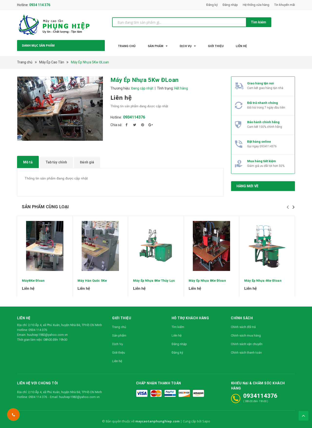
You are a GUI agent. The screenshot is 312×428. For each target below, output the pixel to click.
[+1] (150, 124)
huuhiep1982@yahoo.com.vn (47, 335)
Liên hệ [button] (23, 318)
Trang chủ (119, 327)
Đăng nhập (230, 5)
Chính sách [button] (242, 318)
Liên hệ (117, 361)
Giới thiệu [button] (121, 318)
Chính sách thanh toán (246, 352)
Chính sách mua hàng (246, 335)
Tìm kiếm (258, 22)
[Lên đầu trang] (303, 416)
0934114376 (134, 117)
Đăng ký (212, 5)
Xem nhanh (45, 246)
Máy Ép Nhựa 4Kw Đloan (263, 280)
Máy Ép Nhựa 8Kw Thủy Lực (154, 280)
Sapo (206, 421)
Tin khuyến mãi (284, 5)
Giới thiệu (118, 352)
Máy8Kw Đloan (33, 280)
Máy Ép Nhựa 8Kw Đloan (207, 280)
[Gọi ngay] (13, 414)
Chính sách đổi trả (243, 327)
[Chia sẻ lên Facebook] (126, 124)
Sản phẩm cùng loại (45, 206)
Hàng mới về (247, 186)
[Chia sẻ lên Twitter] (134, 124)
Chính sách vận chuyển (247, 344)
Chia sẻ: (116, 125)
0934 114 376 (39, 5)
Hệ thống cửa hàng (256, 5)
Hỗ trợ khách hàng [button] (190, 318)
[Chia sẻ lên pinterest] (142, 124)
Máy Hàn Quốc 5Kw (92, 280)
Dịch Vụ (117, 344)
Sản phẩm (119, 335)
